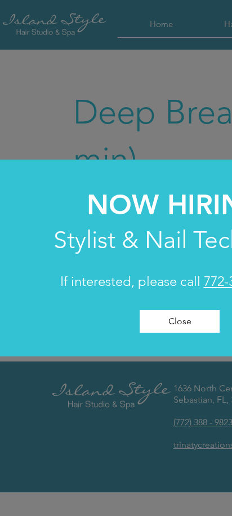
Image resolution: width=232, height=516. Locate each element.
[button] (180, 321)
